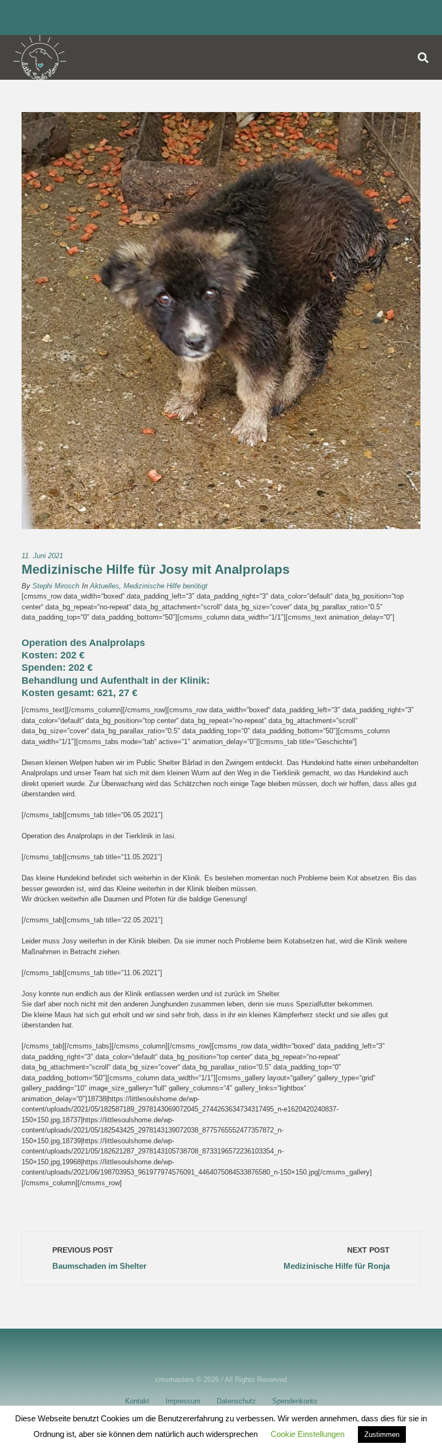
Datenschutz (236, 1401)
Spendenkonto (294, 1401)
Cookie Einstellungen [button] (307, 1434)
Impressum (183, 1401)
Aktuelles (104, 586)
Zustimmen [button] (381, 1434)
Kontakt (137, 1401)
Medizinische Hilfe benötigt (165, 586)
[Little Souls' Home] (39, 57)
